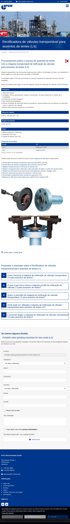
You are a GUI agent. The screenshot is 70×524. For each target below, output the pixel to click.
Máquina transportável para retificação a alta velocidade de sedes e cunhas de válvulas (30, 169)
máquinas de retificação (41, 158)
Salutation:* (7, 359)
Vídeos (5, 490)
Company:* (7, 376)
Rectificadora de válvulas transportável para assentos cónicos (22, 165)
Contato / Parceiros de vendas (12, 492)
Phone (6, 393)
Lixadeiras (4, 52)
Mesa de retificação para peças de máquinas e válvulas (20, 173)
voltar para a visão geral (13, 252)
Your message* (9, 415)
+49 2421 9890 (8, 1)
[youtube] (6, 504)
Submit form (36, 439)
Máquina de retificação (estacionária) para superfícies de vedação (24, 177)
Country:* (7, 385)
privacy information (30, 429)
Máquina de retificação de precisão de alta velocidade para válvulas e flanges (27, 171)
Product (6, 351)
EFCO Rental (63, 84)
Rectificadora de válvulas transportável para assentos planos (22, 163)
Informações (7, 494)
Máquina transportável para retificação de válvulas (19, 167)
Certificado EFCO (8, 486)
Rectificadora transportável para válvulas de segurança (20, 175)
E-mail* (6, 402)
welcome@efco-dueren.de (25, 1)
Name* (6, 368)
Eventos (5, 488)
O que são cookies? (8, 513)
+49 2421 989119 (9, 470)
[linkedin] (2, 504)
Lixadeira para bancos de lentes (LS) (18, 52)
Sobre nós (6, 483)
